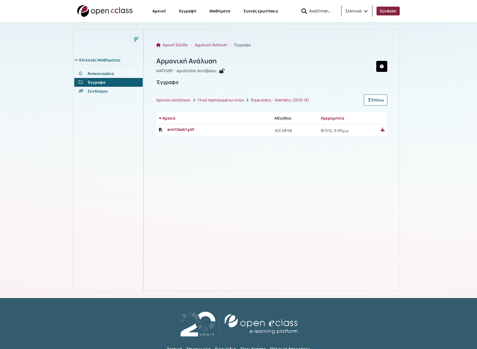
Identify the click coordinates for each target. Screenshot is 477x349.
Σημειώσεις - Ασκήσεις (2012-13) (280, 100)
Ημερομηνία (332, 118)
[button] (357, 11)
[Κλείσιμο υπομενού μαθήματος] (136, 39)
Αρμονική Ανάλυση (211, 45)
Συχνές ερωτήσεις (260, 10)
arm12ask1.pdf (180, 129)
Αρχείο (168, 118)
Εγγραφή (187, 10)
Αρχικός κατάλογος (173, 100)
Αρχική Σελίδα (175, 45)
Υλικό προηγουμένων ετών (220, 100)
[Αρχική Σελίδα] (104, 11)
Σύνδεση (388, 10)
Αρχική (159, 10)
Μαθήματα (220, 10)
